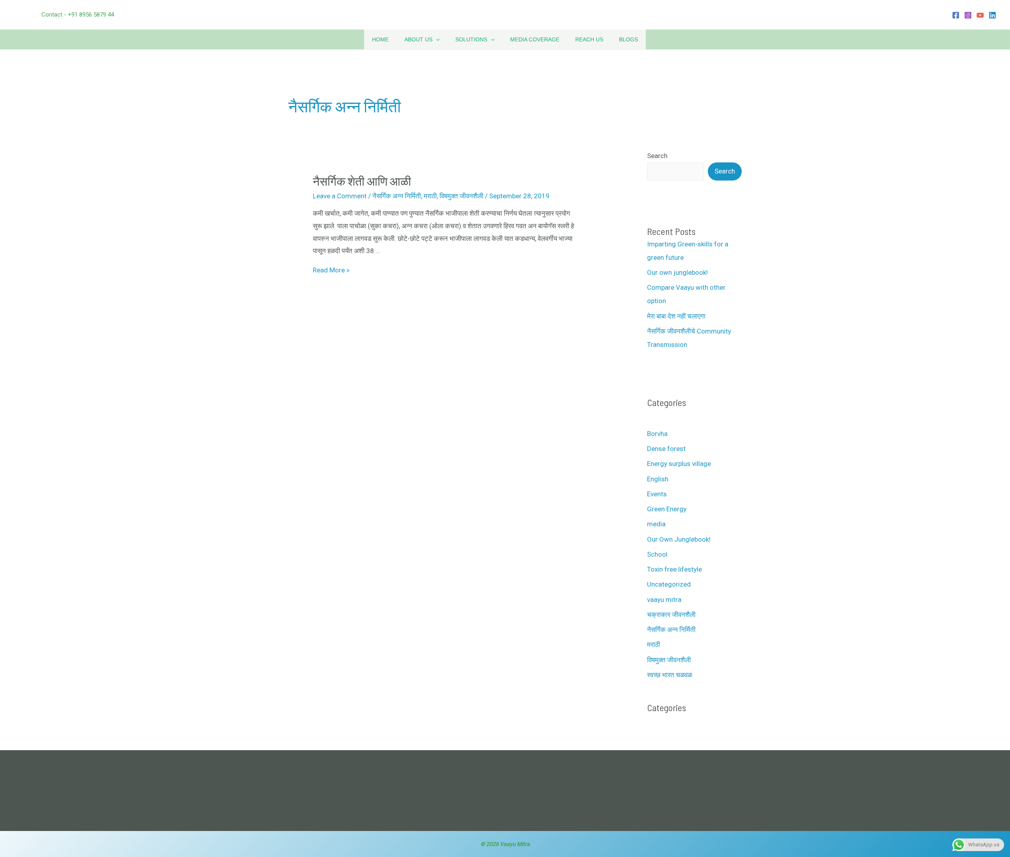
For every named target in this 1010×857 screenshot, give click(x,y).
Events (657, 494)
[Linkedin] (992, 15)
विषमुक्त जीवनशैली (461, 196)
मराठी (430, 196)
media (656, 524)
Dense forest (666, 449)
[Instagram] (968, 15)
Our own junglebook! (677, 272)
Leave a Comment (340, 196)
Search (657, 156)
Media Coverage (534, 39)
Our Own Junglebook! (679, 539)
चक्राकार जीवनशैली (671, 615)
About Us (418, 39)
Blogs (628, 39)
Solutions (471, 39)
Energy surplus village (679, 464)
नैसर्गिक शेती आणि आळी (362, 181)
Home (380, 39)
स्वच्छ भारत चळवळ (669, 675)
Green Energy (666, 509)
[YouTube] (980, 15)
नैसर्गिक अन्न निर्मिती (396, 196)
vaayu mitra (664, 600)
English (657, 479)
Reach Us (589, 39)
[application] (436, 39)
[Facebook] (956, 15)
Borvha (657, 434)
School (657, 554)
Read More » (331, 270)
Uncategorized (669, 584)
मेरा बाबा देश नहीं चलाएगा (676, 316)
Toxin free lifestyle (674, 569)
